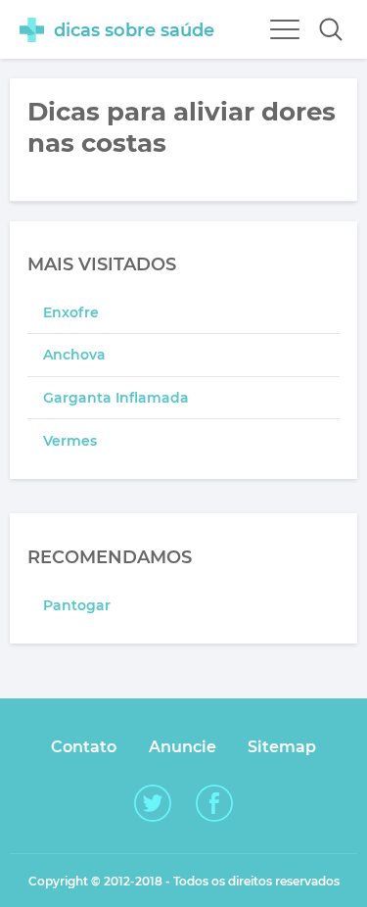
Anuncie (182, 747)
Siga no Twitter (152, 803)
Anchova (74, 354)
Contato (83, 747)
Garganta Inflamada (116, 397)
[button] (330, 29)
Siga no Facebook (214, 803)
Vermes (70, 441)
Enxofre (71, 312)
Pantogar (77, 605)
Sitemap (282, 747)
